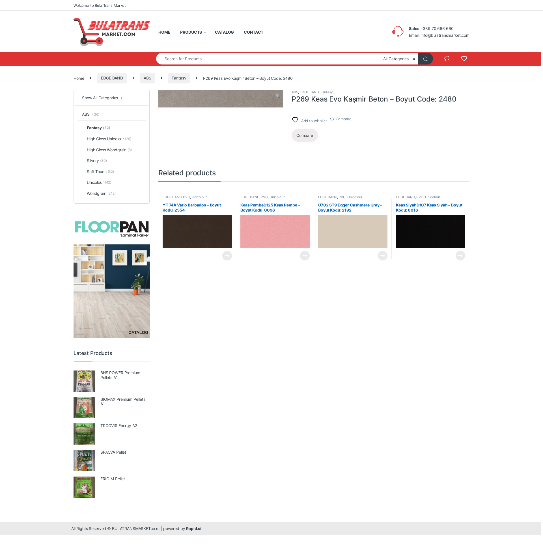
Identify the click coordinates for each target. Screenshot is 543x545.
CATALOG (224, 32)
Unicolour (199, 197)
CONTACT (253, 32)
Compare (343, 119)
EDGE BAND (112, 78)
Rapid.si (193, 528)
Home (79, 78)
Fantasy (179, 78)
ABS (147, 78)
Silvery (97, 160)
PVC (186, 197)
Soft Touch (100, 171)
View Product (224, 255)
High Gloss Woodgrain (109, 149)
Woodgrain (101, 193)
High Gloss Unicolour (109, 138)
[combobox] (268, 58)
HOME (164, 32)
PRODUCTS (191, 32)
